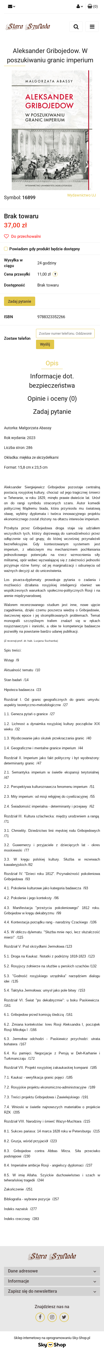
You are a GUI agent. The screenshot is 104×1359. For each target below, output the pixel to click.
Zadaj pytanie (19, 301)
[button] (92, 6)
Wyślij (45, 344)
